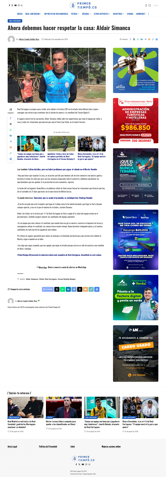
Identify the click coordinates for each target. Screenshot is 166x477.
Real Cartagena (15, 21)
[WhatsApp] (21, 5)
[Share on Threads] (79, 289)
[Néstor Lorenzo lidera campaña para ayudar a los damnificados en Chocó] (64, 407)
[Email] (149, 39)
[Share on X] (134, 39)
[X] (12, 5)
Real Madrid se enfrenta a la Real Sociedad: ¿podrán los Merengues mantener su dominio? (21, 424)
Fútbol (41, 279)
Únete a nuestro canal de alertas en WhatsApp (66, 267)
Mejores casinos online (111, 446)
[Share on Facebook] (130, 39)
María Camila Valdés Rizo (29, 39)
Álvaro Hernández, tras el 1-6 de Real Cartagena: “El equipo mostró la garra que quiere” (91, 156)
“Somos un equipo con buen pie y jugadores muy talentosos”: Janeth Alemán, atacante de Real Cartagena (31, 156)
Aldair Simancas (32, 279)
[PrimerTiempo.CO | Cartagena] (83, 5)
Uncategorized (14, 417)
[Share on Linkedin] (141, 39)
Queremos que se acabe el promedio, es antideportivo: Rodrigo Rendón (63, 197)
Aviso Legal (12, 446)
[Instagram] (18, 5)
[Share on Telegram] (145, 39)
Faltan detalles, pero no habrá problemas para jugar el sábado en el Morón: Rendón (62, 169)
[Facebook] (9, 5)
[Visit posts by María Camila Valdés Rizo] (11, 39)
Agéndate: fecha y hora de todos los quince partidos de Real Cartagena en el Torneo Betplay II (61, 156)
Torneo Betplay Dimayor (67, 279)
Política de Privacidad (48, 446)
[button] (150, 5)
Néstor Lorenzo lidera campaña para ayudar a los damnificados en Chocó (61, 423)
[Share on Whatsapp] (138, 39)
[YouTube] (15, 5)
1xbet (72, 446)
